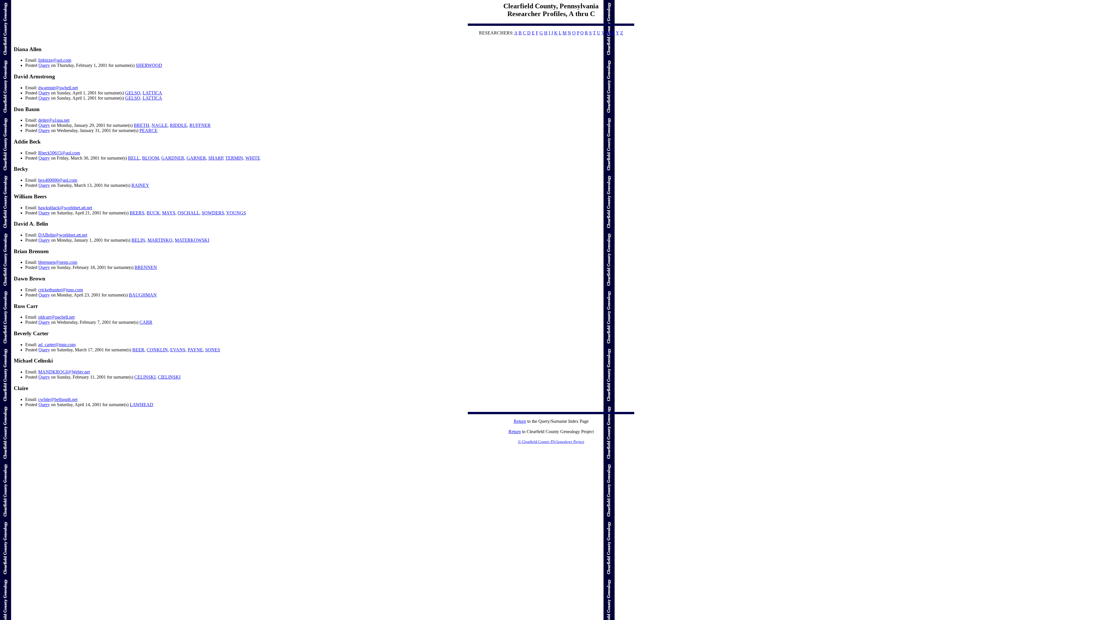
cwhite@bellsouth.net (57, 399)
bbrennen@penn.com (57, 262)
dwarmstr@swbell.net (58, 87)
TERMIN (234, 158)
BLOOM (150, 158)
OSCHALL (188, 212)
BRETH (141, 125)
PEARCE (148, 130)
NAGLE (160, 125)
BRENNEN (146, 267)
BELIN (138, 240)
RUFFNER (200, 125)
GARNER (196, 158)
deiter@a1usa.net (53, 120)
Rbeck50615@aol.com (59, 152)
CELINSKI (145, 377)
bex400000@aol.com (57, 180)
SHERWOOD (149, 65)
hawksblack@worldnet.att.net (65, 207)
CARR (145, 322)
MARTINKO (160, 240)
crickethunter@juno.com (60, 289)
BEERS (137, 212)
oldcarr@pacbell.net (56, 317)
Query (44, 65)
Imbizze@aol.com (54, 60)
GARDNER (172, 158)
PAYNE (195, 349)
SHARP (215, 158)
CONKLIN (157, 349)
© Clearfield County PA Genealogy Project (551, 441)
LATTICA (152, 92)
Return (520, 421)
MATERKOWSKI (192, 240)
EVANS (177, 349)
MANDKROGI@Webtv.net (64, 371)
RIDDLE (178, 125)
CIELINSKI (169, 377)
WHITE (252, 158)
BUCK (153, 212)
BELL (134, 158)
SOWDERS (213, 212)
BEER (138, 349)
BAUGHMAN (143, 294)
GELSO (132, 92)
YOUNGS (236, 212)
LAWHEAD (141, 404)
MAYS (168, 212)
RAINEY (140, 185)
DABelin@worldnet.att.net (62, 234)
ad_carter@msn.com (56, 344)
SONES (212, 349)
